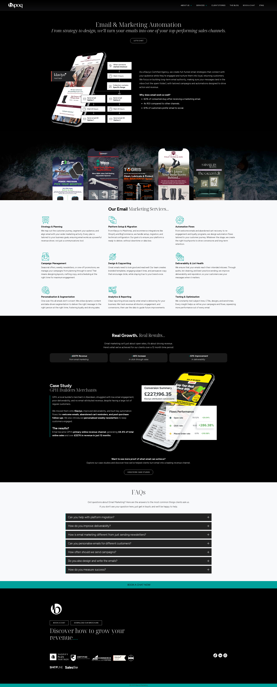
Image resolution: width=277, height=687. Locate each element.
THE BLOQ (234, 5)
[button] (186, 5)
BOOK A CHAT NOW (138, 584)
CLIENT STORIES (218, 5)
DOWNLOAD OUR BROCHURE (86, 623)
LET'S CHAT (138, 41)
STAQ (261, 5)
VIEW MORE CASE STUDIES (138, 472)
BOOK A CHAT (249, 5)
